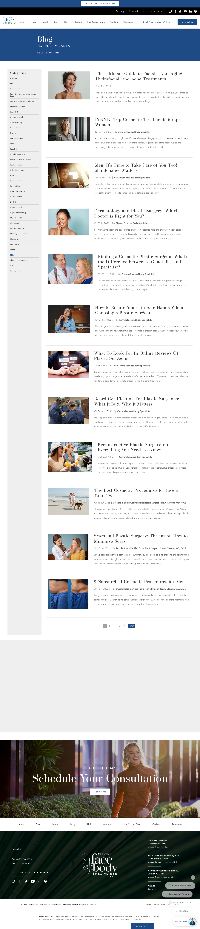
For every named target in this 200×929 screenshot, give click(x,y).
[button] (134, 11)
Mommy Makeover (18, 233)
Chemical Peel (16, 117)
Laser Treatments (17, 191)
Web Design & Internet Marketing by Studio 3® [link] (79, 904)
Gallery (114, 21)
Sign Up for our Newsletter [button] (100, 3)
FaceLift (13, 149)
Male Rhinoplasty (18, 228)
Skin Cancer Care (96, 21)
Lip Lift (13, 202)
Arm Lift (13, 78)
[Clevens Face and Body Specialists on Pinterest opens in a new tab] (195, 11)
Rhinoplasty (15, 244)
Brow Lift (14, 112)
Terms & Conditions (152, 904)
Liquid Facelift (16, 207)
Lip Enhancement (17, 196)
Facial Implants (16, 165)
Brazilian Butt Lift (17, 88)
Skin (57, 53)
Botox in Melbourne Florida (22, 101)
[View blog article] (69, 87)
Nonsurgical (15, 239)
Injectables (15, 186)
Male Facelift (16, 223)
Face (34, 21)
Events (13, 133)
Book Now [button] (142, 926)
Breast (45, 21)
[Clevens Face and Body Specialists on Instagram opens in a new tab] (170, 11)
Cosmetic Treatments (19, 127)
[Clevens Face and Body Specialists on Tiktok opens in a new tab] (180, 11)
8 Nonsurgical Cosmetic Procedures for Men (139, 582)
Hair (66, 21)
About (23, 21)
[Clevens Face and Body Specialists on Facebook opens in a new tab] (175, 11)
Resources (128, 21)
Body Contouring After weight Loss (23, 95)
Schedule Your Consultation (100, 775)
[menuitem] (170, 11)
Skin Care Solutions (19, 260)
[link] (152, 11)
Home (40, 53)
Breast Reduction (17, 106)
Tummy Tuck (15, 271)
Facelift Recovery (17, 154)
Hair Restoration (17, 180)
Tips (12, 265)
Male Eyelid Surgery (19, 218)
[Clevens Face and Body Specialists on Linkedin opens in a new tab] (190, 11)
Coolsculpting (16, 122)
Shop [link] (122, 11)
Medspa (78, 21)
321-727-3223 (136, 919)
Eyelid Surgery (16, 138)
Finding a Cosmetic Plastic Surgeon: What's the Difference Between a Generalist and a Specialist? (143, 262)
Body (56, 21)
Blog (49, 53)
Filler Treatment (17, 170)
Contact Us (187, 21)
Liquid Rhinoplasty (18, 212)
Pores (12, 249)
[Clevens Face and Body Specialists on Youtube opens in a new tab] (185, 11)
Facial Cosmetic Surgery (21, 159)
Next (131, 626)
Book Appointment (156, 21)
